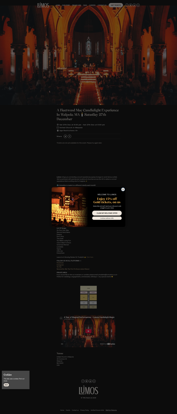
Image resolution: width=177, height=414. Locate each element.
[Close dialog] (123, 189)
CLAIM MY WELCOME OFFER (107, 213)
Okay (6, 385)
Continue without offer (107, 218)
